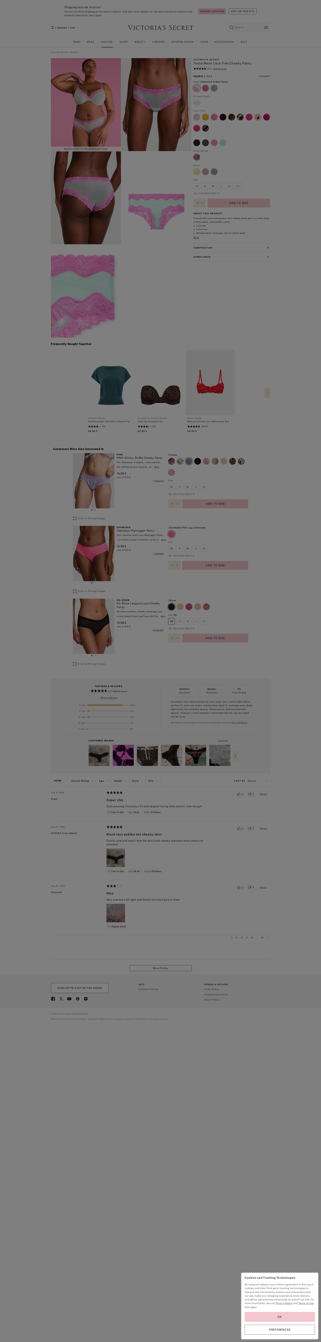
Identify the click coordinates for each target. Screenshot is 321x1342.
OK (280, 1316)
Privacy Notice (284, 1303)
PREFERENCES (280, 1329)
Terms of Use (306, 1303)
